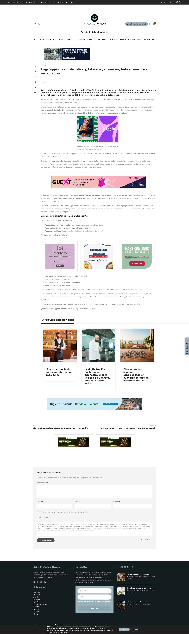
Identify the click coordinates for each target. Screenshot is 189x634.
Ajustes (135, 629)
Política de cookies (44, 2)
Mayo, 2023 (44, 83)
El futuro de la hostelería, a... (137, 602)
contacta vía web (88, 309)
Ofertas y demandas (109, 39)
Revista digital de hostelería (94, 32)
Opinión (123, 39)
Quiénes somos (13, 2)
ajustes (64, 632)
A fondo (60, 39)
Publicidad (23, 2)
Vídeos (98, 39)
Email (77, 501)
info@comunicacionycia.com (110, 528)
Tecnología (71, 39)
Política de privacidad (60, 2)
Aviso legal (32, 2)
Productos (38, 39)
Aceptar (124, 629)
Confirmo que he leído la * (93, 601)
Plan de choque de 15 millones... (139, 574)
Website (116, 501)
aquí (77, 309)
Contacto (72, 2)
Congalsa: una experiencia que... (139, 588)
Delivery (43, 65)
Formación (81, 39)
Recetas (131, 39)
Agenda (90, 39)
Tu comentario (42, 482)
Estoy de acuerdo (45, 517)
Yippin (119, 294)
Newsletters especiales (146, 39)
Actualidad (50, 39)
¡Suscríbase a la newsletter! (136, 24)
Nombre (40, 501)
